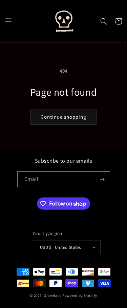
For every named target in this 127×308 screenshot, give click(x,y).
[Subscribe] (102, 179)
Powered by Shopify (79, 295)
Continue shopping (63, 117)
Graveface (52, 295)
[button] (8, 21)
